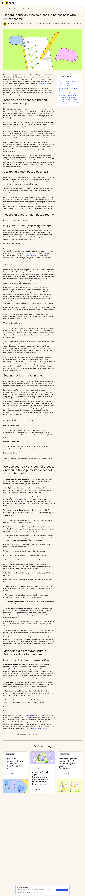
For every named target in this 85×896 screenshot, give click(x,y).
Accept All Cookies (62, 889)
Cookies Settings (50, 889)
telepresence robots (34, 255)
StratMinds (44, 84)
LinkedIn (36, 728)
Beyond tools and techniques (68, 93)
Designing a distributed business (69, 86)
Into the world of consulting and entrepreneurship (69, 82)
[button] (40, 734)
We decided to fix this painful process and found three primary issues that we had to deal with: (69, 97)
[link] (30, 734)
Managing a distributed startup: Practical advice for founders (68, 103)
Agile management (10, 754)
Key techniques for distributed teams (68, 89)
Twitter (44, 728)
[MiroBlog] (9, 3)
